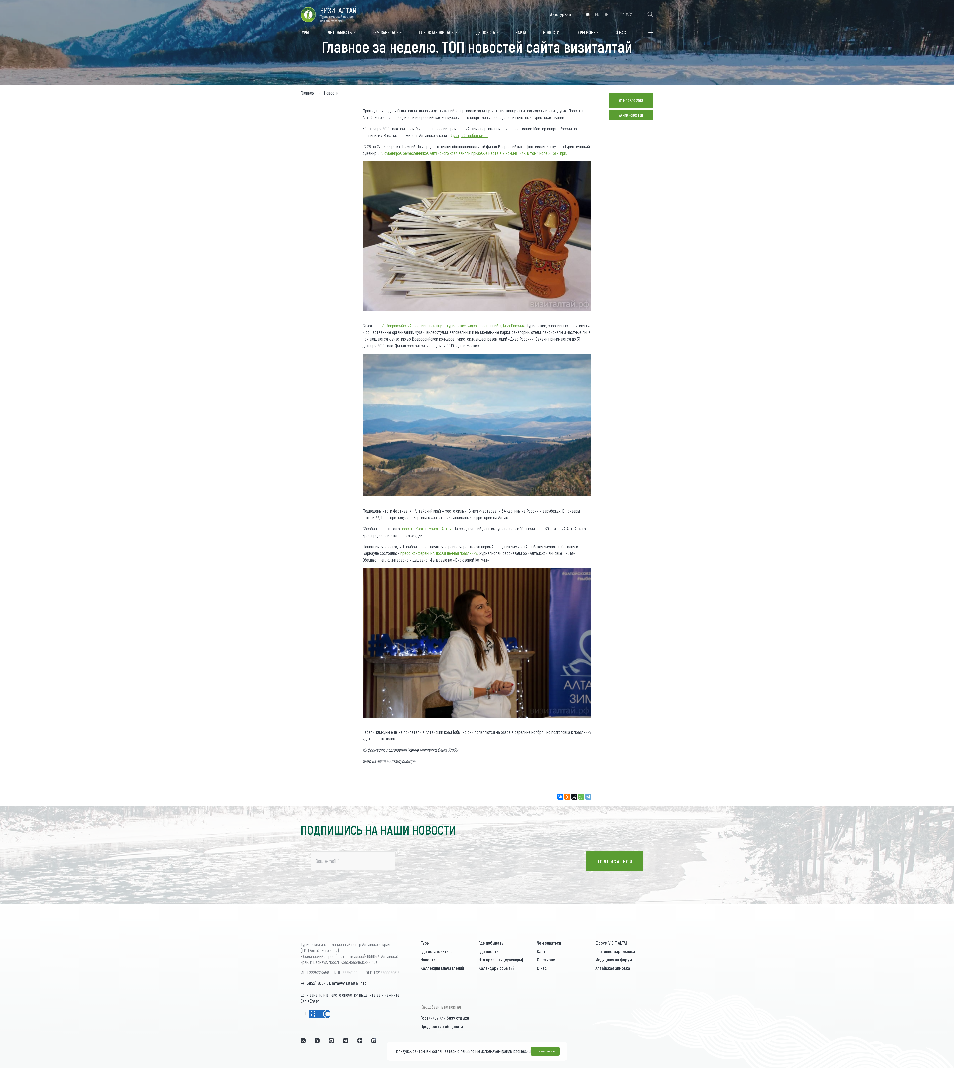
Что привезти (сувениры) (501, 959)
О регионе (546, 959)
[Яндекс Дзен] (359, 1040)
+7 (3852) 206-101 (315, 983)
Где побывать (491, 943)
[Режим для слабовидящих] (627, 14)
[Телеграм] (345, 1040)
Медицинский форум (613, 959)
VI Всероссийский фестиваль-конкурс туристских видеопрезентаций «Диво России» (453, 325)
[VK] (303, 1040)
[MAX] (331, 1040)
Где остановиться (436, 951)
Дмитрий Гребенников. (469, 135)
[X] (574, 797)
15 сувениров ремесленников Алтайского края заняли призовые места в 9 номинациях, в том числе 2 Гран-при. (473, 153)
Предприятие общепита (442, 1026)
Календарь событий (497, 968)
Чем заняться (549, 943)
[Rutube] (373, 1040)
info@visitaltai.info (349, 983)
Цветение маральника (615, 951)
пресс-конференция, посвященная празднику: (439, 553)
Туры (425, 943)
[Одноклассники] (567, 797)
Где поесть (488, 951)
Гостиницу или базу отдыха (445, 1018)
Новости (428, 959)
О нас (542, 968)
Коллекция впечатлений (442, 968)
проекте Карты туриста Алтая (426, 528)
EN (597, 14)
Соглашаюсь (545, 1051)
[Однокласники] (317, 1040)
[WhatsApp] (581, 797)
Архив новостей (631, 115)
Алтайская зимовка (612, 968)
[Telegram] (588, 797)
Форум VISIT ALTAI (611, 943)
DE (606, 14)
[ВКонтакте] (560, 797)
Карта (542, 951)
